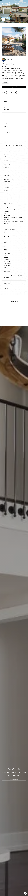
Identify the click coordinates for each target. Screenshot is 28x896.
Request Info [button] (14, 87)
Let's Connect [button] (14, 779)
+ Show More (5, 82)
